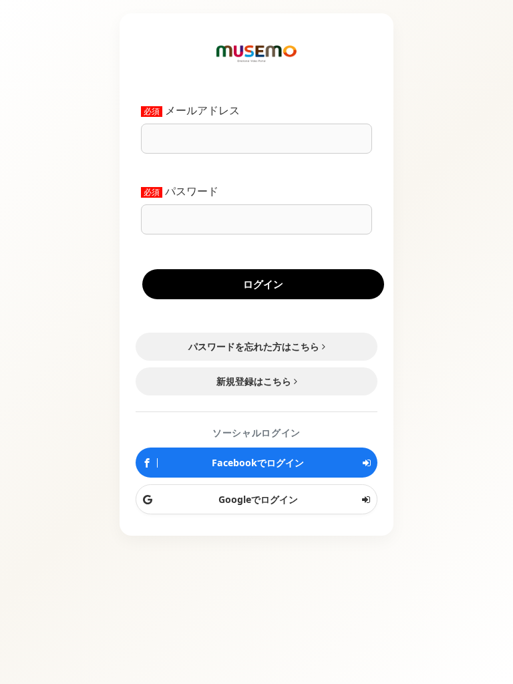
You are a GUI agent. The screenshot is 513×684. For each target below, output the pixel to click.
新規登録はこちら (253, 381)
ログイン (263, 284)
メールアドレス (202, 111)
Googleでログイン (257, 499)
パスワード (191, 192)
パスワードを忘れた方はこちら (253, 346)
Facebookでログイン (256, 462)
